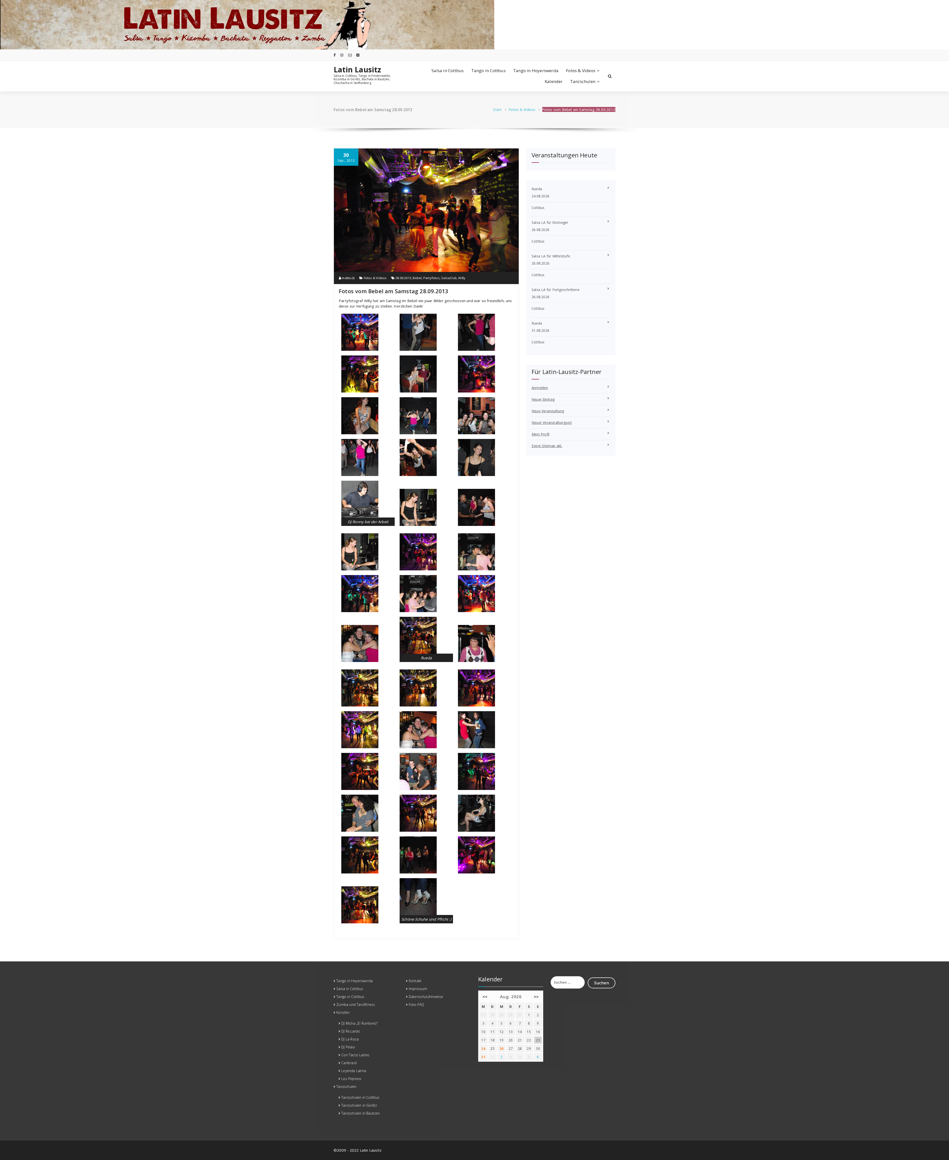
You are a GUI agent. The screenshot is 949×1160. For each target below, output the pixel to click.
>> (536, 996)
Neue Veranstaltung (548, 411)
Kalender (554, 81)
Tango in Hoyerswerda (536, 70)
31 (483, 1057)
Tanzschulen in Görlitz (359, 1105)
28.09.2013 (403, 278)
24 (483, 1048)
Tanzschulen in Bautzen (360, 1113)
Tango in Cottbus (488, 70)
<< (485, 996)
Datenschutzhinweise (426, 996)
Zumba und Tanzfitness (355, 1004)
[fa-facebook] (335, 55)
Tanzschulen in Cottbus (360, 1097)
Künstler (343, 1012)
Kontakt (415, 980)
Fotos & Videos (580, 70)
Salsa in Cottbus (447, 70)
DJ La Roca (350, 1039)
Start (497, 109)
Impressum (418, 988)
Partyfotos (431, 278)
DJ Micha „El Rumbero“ (359, 1023)
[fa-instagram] (341, 55)
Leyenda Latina (353, 1070)
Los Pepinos (351, 1078)
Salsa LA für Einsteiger (550, 222)
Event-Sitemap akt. (547, 445)
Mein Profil (540, 434)
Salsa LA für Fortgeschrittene (556, 289)
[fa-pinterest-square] (357, 55)
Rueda (537, 188)
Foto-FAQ (416, 1004)
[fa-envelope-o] (350, 55)
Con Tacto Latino (355, 1055)
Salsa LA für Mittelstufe (551, 256)
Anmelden (540, 387)
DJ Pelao (348, 1047)
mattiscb (348, 278)
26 (501, 1048)
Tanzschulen (582, 81)
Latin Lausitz (357, 69)
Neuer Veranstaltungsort (552, 422)
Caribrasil (349, 1062)
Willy (461, 278)
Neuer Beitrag (543, 399)
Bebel (417, 278)
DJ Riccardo (350, 1031)
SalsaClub (449, 278)
